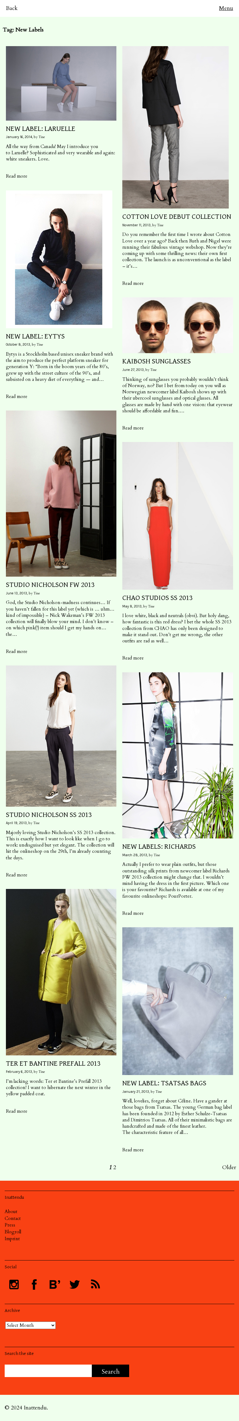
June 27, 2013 (133, 370)
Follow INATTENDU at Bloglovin (54, 1284)
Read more (16, 176)
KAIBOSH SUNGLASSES (156, 361)
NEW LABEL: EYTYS (35, 336)
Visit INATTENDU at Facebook (34, 1284)
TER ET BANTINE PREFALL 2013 (53, 1063)
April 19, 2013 (16, 823)
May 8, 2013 (132, 606)
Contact (13, 1218)
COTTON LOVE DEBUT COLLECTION (176, 216)
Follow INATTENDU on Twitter (74, 1284)
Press (10, 1225)
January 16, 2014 (19, 137)
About (11, 1211)
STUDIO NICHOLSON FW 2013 (50, 584)
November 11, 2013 (136, 225)
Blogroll (13, 1232)
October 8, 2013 (18, 345)
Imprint (12, 1239)
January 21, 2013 (135, 1092)
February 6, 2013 (19, 1072)
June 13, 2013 (16, 593)
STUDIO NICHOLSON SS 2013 (49, 814)
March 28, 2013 (134, 855)
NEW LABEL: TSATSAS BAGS (164, 1083)
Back (12, 8)
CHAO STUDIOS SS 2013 (157, 597)
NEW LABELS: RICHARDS (159, 846)
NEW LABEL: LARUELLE (40, 128)
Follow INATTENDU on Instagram (14, 1284)
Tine (42, 137)
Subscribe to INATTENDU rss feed (95, 1284)
